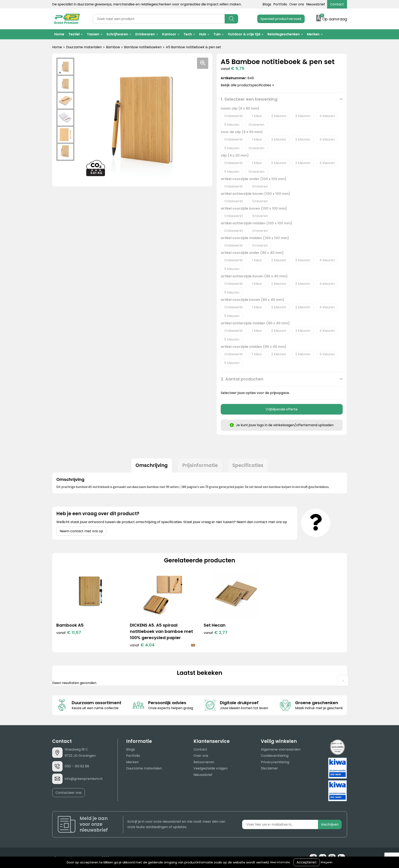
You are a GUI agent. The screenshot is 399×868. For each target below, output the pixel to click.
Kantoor (169, 34)
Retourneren (203, 762)
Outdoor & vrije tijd (244, 34)
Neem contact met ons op (81, 531)
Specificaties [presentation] (247, 465)
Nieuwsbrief (315, 4)
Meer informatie (280, 862)
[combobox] (159, 18)
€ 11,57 (68, 632)
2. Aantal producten (242, 379)
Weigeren (326, 862)
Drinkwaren (145, 34)
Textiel (74, 34)
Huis (202, 34)
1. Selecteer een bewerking (249, 99)
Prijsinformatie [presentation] (200, 465)
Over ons (296, 4)
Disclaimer (269, 768)
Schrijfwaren (117, 34)
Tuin (216, 34)
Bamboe (113, 47)
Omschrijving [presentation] (151, 465)
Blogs (266, 4)
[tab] (151, 465)
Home (59, 34)
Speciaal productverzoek (281, 18)
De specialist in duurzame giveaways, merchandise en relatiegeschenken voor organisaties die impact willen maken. (146, 4)
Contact (337, 4)
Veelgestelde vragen (210, 768)
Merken (313, 34)
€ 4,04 (142, 645)
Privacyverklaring (275, 762)
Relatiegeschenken (283, 34)
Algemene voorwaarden (280, 749)
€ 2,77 (215, 632)
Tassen (93, 34)
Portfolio (280, 4)
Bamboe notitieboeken (143, 47)
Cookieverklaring (274, 755)
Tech (187, 34)
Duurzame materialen (84, 47)
